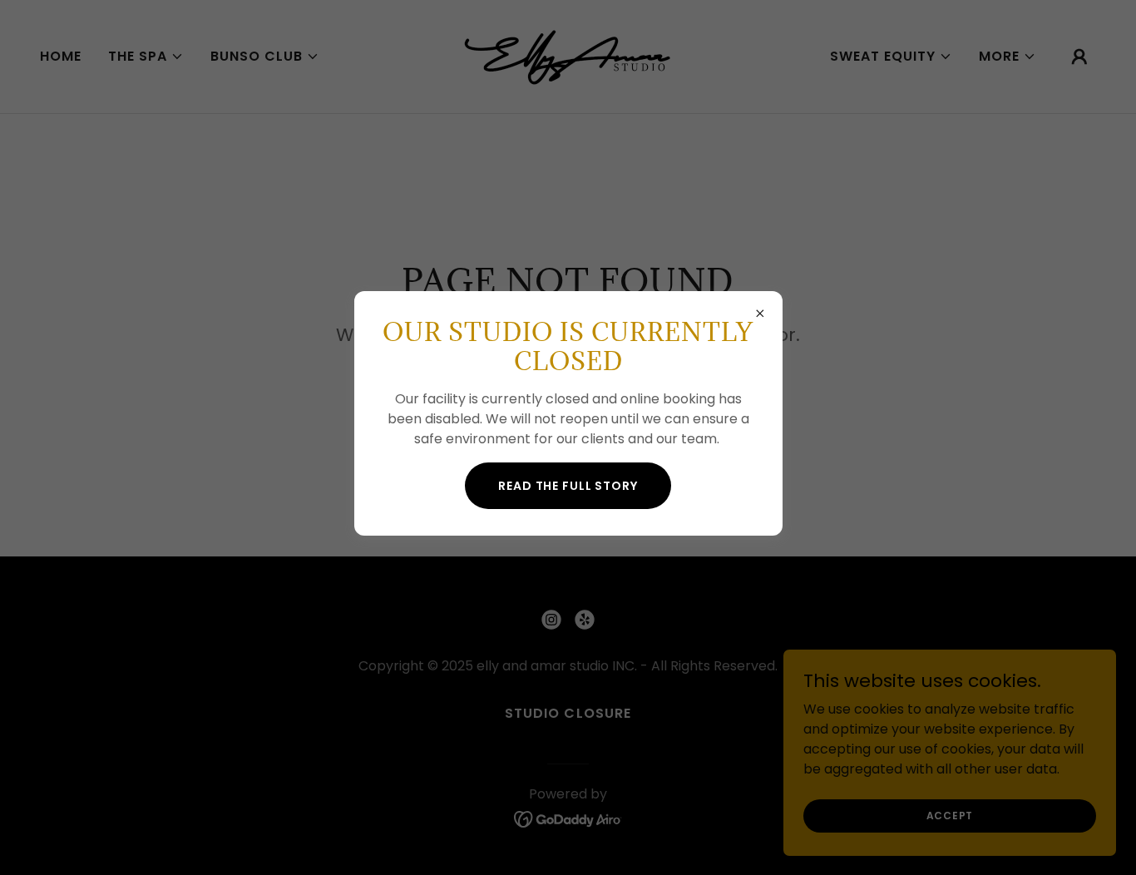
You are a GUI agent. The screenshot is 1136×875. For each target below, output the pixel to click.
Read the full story (568, 485)
